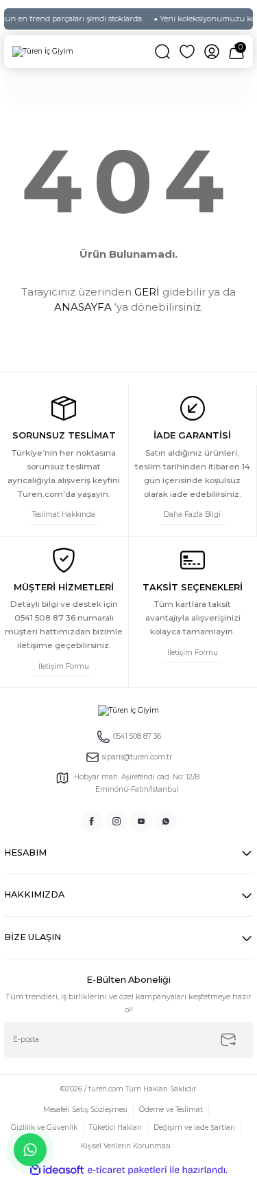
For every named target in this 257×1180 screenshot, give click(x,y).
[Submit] (228, 1040)
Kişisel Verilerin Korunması (126, 1146)
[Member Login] (212, 51)
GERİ (147, 291)
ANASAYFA (83, 306)
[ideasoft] (56, 1170)
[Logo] (42, 51)
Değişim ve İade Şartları (194, 1127)
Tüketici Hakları (115, 1127)
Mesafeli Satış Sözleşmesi (85, 1109)
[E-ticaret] (127, 1170)
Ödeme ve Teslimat (171, 1109)
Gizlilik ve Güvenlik (44, 1127)
